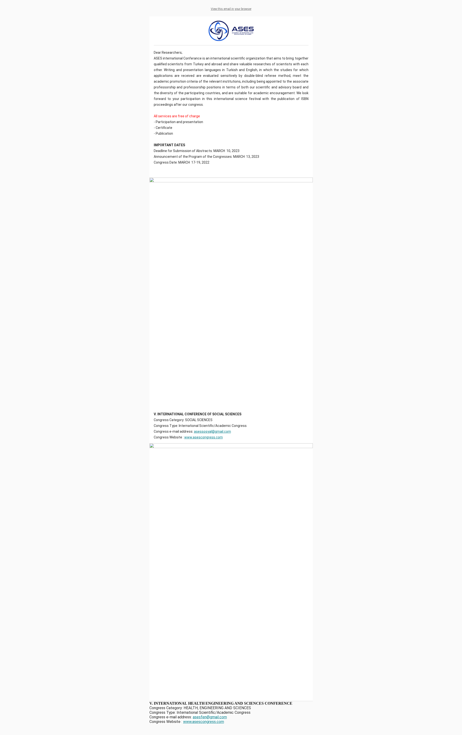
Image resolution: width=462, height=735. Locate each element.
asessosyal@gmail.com (212, 431)
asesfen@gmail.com (210, 717)
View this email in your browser (231, 9)
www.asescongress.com (203, 437)
